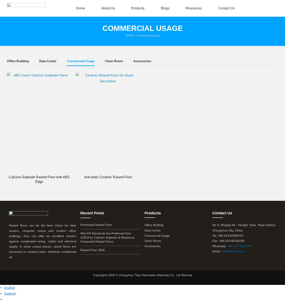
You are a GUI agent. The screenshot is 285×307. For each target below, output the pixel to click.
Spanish (10, 294)
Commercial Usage (81, 61)
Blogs (165, 8)
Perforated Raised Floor (96, 224)
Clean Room (114, 61)
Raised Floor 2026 (92, 250)
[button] (272, 8)
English (9, 288)
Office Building (18, 61)
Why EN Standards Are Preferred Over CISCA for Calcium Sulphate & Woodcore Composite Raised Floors (107, 237)
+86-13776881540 (239, 246)
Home (80, 8)
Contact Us (226, 8)
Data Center (48, 61)
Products (137, 8)
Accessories (142, 61)
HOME (129, 35)
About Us (108, 8)
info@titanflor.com (233, 251)
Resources (194, 8)
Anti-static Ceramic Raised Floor (108, 177)
